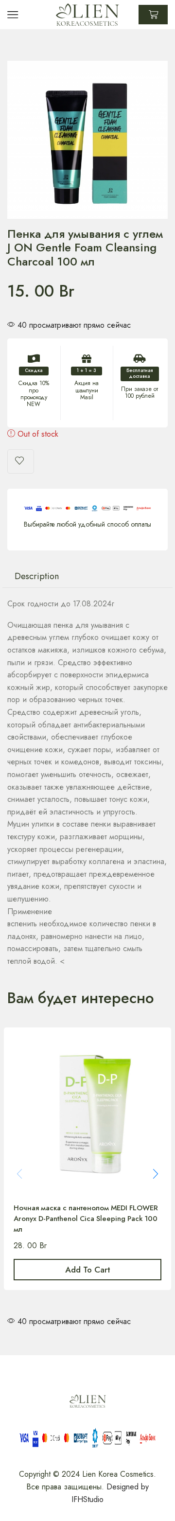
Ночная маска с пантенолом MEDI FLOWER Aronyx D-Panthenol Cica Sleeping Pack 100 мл (86, 1219)
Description (37, 576)
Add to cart (87, 1269)
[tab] (37, 576)
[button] (155, 1174)
